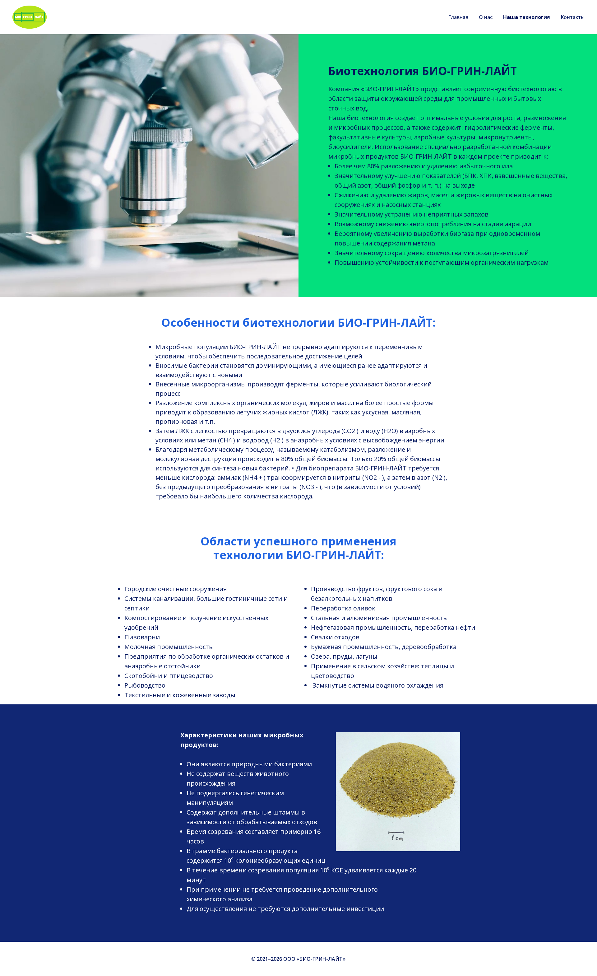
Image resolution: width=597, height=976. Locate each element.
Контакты (573, 17)
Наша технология (526, 17)
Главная (458, 17)
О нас (486, 17)
